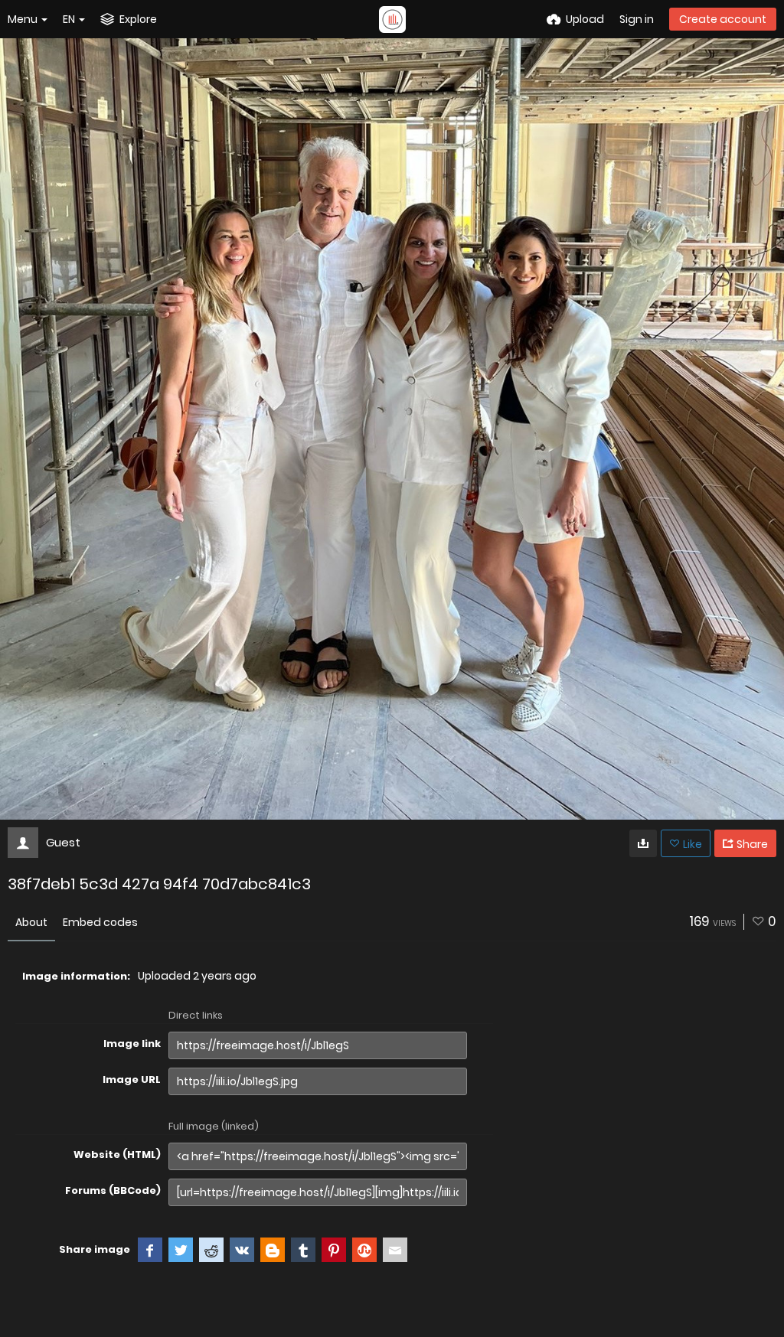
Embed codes (100, 922)
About (31, 922)
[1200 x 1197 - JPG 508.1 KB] (643, 843)
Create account (722, 19)
